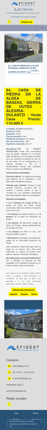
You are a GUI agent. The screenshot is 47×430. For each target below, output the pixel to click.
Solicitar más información (23, 290)
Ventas (35, 413)
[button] (7, 319)
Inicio (16, 413)
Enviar (34, 294)
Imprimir (13, 294)
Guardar (24, 294)
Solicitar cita (26, 22)
